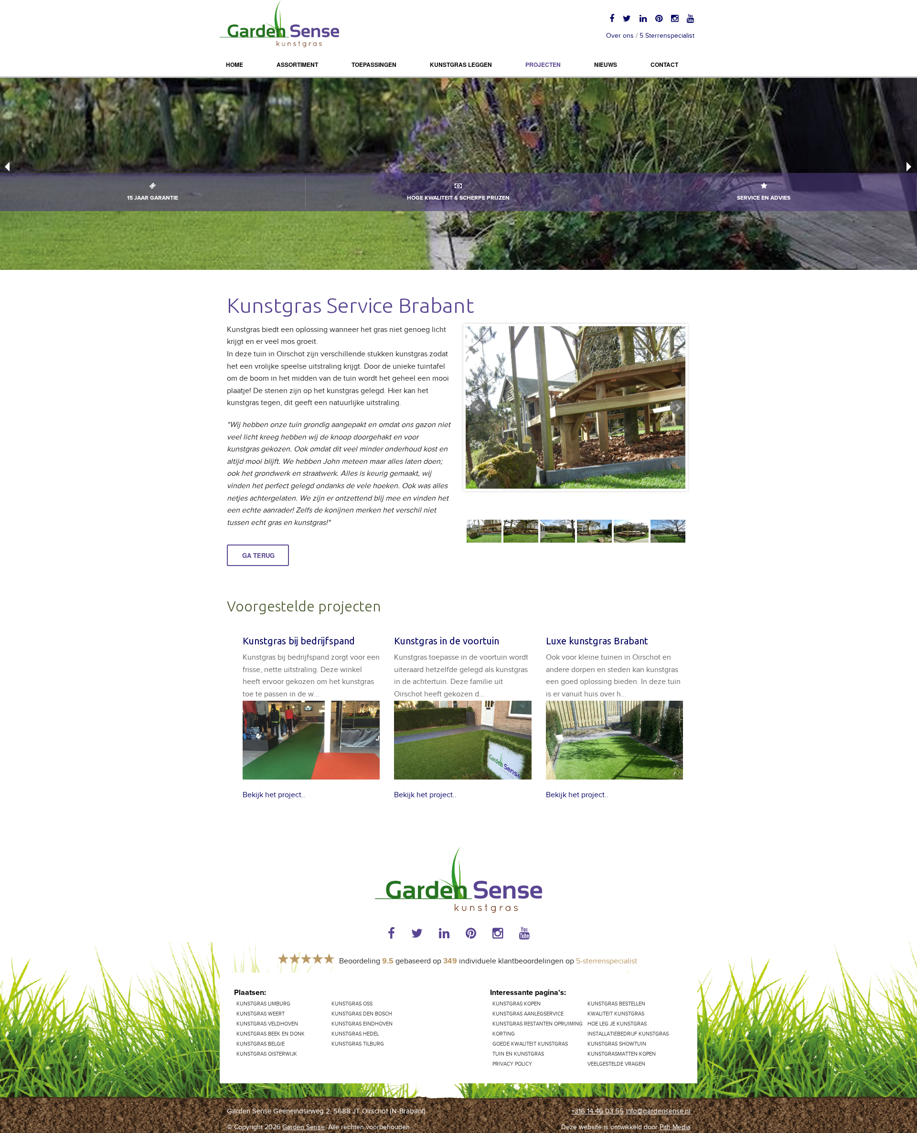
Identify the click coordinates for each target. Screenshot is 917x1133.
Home (234, 64)
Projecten (543, 64)
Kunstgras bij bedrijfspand (299, 640)
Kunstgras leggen (461, 64)
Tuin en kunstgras (518, 1054)
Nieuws (605, 64)
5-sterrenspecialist (606, 961)
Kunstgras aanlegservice (528, 1014)
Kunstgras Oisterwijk (266, 1054)
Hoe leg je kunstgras (617, 1024)
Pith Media (675, 1127)
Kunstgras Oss (352, 1004)
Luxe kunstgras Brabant (597, 640)
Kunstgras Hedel (355, 1034)
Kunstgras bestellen (616, 1004)
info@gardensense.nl (658, 1111)
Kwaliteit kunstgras (615, 1014)
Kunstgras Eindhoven (362, 1024)
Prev (478, 407)
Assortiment (297, 64)
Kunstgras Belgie (260, 1044)
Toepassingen (374, 64)
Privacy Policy (512, 1064)
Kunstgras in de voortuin (446, 640)
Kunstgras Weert (260, 1014)
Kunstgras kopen (516, 1004)
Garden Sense (303, 1127)
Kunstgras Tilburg (357, 1044)
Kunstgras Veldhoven (267, 1024)
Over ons (620, 36)
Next (677, 407)
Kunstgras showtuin (616, 1044)
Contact (664, 64)
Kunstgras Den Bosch (361, 1014)
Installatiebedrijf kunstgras (628, 1034)
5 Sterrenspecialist (667, 36)
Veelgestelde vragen (616, 1064)
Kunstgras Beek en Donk (270, 1034)
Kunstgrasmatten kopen (621, 1054)
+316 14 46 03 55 (597, 1111)
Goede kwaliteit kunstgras (530, 1044)
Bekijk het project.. (274, 795)
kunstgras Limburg (263, 1004)
